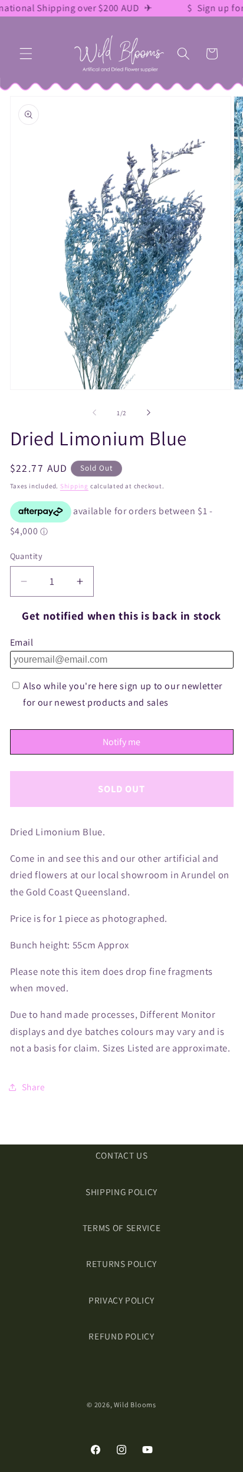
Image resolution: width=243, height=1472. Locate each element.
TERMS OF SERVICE (122, 1227)
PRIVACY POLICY (121, 1300)
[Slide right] (149, 413)
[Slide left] (94, 413)
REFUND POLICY (121, 1336)
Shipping (74, 486)
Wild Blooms (135, 1404)
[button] (26, 53)
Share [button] (33, 1087)
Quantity (26, 555)
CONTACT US (122, 1155)
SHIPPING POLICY (121, 1192)
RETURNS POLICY (121, 1263)
